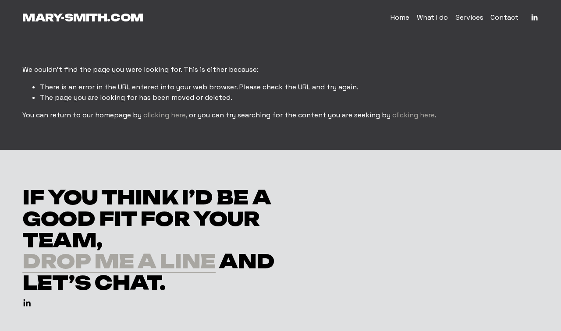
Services (469, 17)
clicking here (164, 115)
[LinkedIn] (534, 17)
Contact (504, 17)
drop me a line (119, 261)
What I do (432, 17)
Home (400, 17)
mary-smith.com (82, 17)
